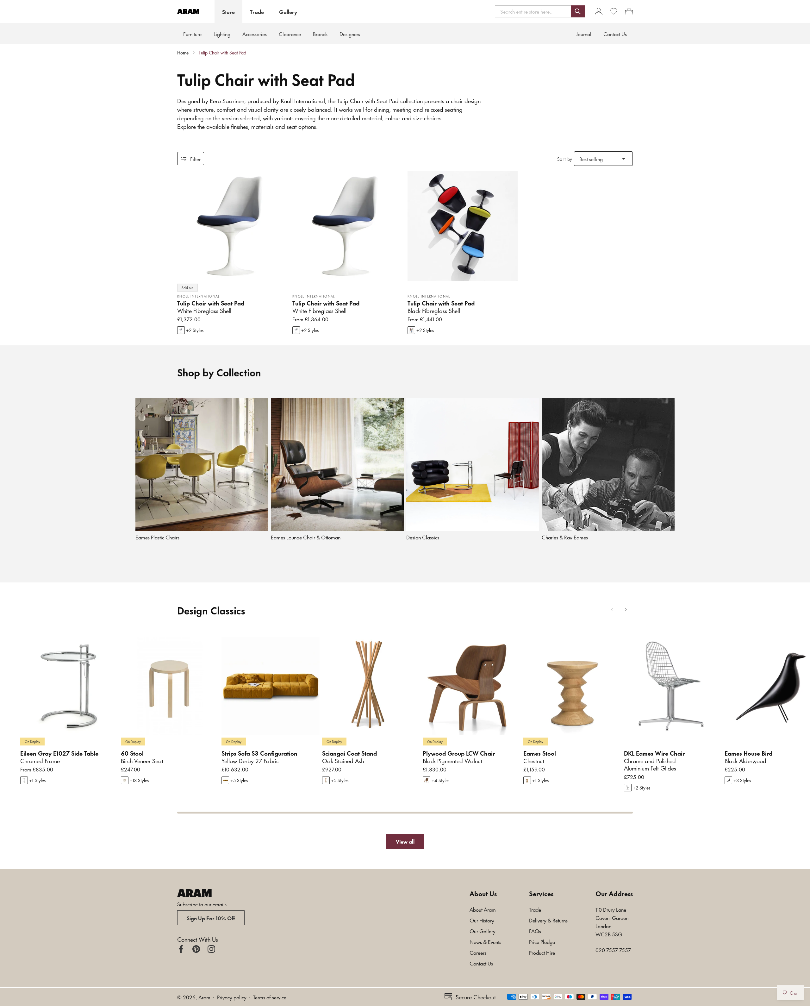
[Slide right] (626, 610)
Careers (478, 952)
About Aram (483, 909)
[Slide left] (612, 610)
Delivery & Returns (548, 920)
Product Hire (542, 952)
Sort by (564, 158)
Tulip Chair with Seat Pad (222, 52)
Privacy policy (231, 997)
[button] (540, 11)
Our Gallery (482, 931)
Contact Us (481, 963)
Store (228, 11)
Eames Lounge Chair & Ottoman (305, 537)
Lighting (222, 33)
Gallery (288, 11)
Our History (482, 920)
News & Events (485, 941)
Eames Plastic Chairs (157, 537)
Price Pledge (542, 941)
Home (183, 52)
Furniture (192, 33)
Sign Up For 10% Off (211, 918)
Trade (257, 11)
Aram (204, 997)
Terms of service (269, 997)
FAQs (535, 931)
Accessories (254, 33)
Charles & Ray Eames (565, 537)
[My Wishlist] (614, 11)
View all (405, 841)
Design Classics (422, 537)
